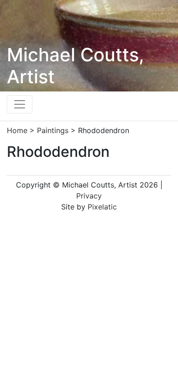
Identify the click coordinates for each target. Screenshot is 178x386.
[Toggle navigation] (19, 104)
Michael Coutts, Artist (75, 65)
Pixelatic (102, 206)
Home (17, 130)
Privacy (89, 195)
